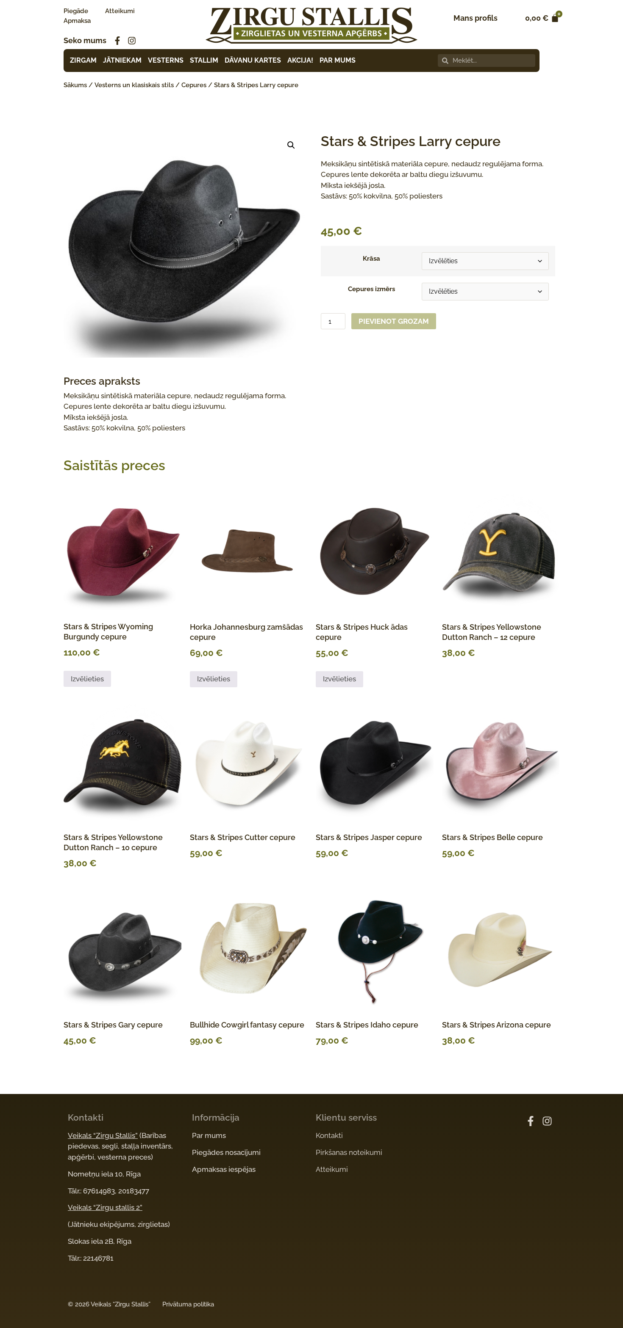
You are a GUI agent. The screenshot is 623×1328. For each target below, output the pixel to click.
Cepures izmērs (371, 289)
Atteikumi (120, 11)
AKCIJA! (300, 60)
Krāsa (371, 259)
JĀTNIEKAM (122, 60)
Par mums (209, 1135)
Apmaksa (77, 21)
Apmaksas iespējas (224, 1169)
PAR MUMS (338, 60)
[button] (291, 145)
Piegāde (76, 11)
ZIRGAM (83, 60)
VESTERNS (166, 60)
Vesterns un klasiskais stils (134, 85)
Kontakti (329, 1135)
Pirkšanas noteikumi (349, 1152)
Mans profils (475, 18)
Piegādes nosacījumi (226, 1152)
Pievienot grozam (394, 321)
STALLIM (204, 60)
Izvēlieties (87, 679)
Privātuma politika (188, 1304)
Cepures (193, 85)
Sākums (75, 85)
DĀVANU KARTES (253, 60)
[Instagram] (132, 40)
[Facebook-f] (117, 40)
